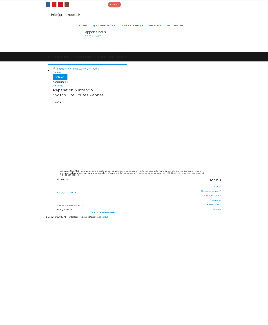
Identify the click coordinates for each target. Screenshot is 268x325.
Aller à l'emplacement (103, 212)
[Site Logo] (61, 36)
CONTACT (60, 77)
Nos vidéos (155, 25)
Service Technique (132, 25)
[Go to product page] (79, 70)
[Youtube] (60, 4)
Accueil (83, 25)
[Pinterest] (54, 4)
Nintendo (58, 85)
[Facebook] (48, 4)
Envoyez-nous (174, 25)
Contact (217, 209)
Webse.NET (102, 217)
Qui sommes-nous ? (104, 25)
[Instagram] (67, 4)
